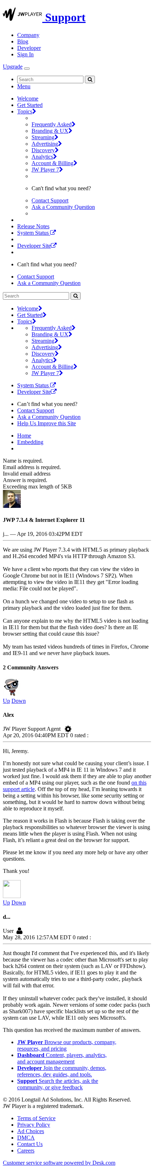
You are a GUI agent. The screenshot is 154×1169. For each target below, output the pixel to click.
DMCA (26, 1138)
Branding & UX (50, 131)
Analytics (42, 157)
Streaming (43, 137)
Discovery (43, 150)
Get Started (30, 105)
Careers (25, 1150)
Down (18, 701)
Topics (24, 111)
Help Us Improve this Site (46, 423)
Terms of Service (36, 1118)
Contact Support (50, 200)
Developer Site (34, 246)
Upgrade (13, 67)
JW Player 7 (45, 170)
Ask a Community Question (63, 207)
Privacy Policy (33, 1125)
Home (24, 435)
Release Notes (33, 226)
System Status (33, 233)
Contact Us (30, 1144)
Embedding (30, 442)
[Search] (90, 79)
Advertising (45, 144)
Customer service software (59, 1163)
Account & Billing (52, 163)
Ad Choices (30, 1131)
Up (6, 701)
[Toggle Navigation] (27, 68)
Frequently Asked (52, 124)
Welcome (27, 98)
